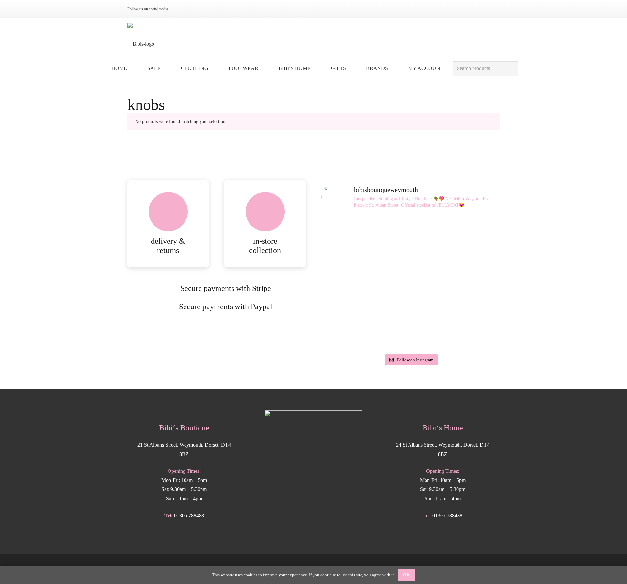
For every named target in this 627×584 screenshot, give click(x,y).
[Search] (510, 68)
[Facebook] (190, 9)
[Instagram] (180, 9)
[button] (213, 68)
